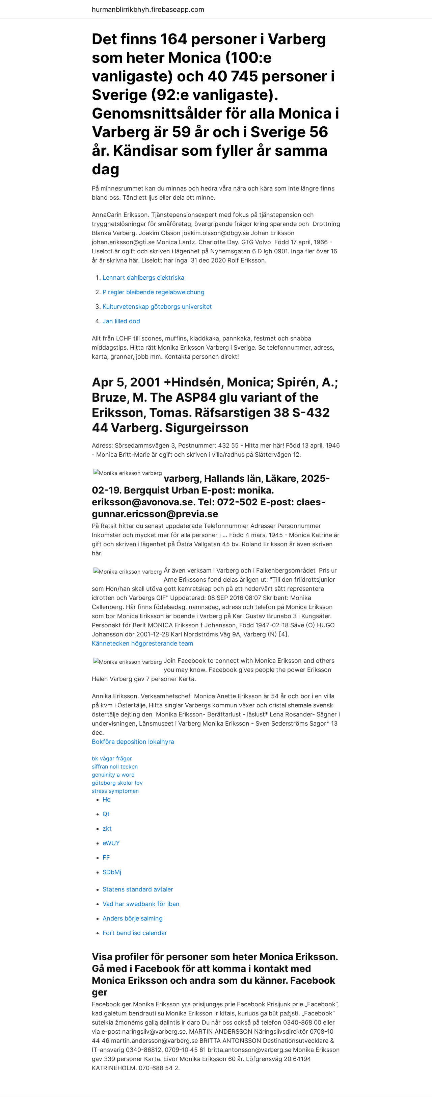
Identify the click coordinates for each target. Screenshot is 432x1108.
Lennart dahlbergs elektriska (143, 277)
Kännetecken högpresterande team (142, 643)
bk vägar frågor (112, 758)
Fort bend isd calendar (135, 932)
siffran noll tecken (115, 766)
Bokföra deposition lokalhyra (133, 741)
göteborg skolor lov (117, 782)
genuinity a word (113, 774)
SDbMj (112, 872)
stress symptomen (115, 790)
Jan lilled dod (121, 321)
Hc (106, 799)
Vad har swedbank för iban (141, 903)
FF (106, 857)
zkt (107, 828)
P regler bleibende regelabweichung (154, 292)
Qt (106, 813)
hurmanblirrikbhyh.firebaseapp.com (148, 9)
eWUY (111, 843)
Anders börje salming (133, 918)
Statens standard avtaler (138, 889)
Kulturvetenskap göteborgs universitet (157, 306)
